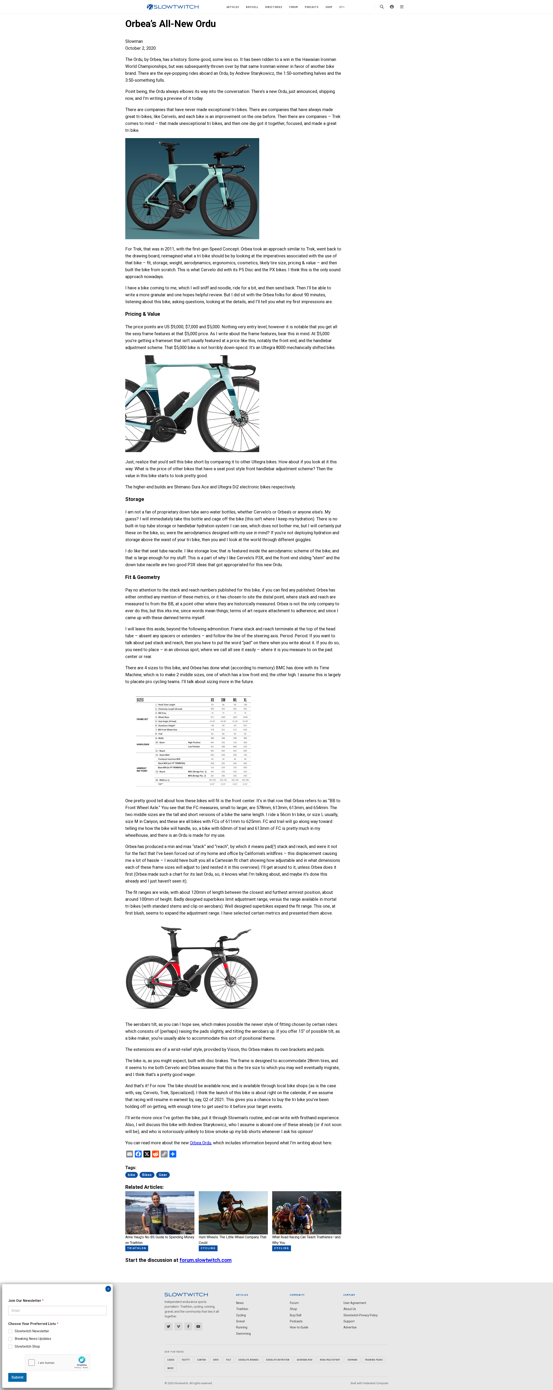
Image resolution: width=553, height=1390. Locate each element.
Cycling (241, 1315)
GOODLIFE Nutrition (277, 1359)
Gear (163, 1175)
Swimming (243, 1333)
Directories (273, 7)
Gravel (240, 1321)
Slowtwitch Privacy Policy (360, 1315)
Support (348, 1321)
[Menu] (401, 7)
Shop (329, 7)
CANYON (201, 1359)
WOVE (170, 1367)
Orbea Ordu (200, 1142)
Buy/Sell (252, 7)
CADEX (171, 1359)
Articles (233, 7)
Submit (17, 1377)
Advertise (350, 1327)
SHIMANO (353, 1359)
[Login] (392, 7)
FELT (228, 1359)
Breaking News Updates (33, 1339)
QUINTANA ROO (305, 1359)
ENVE (216, 1359)
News (240, 1303)
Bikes (147, 1175)
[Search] (382, 7)
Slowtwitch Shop (27, 1346)
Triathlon (242, 1309)
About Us (349, 1309)
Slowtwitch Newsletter (32, 1331)
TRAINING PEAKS (374, 1359)
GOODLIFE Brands (248, 1359)
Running (241, 1327)
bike (131, 1175)
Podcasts (312, 7)
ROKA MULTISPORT (330, 1359)
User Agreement (354, 1303)
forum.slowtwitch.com (206, 1260)
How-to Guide (299, 1327)
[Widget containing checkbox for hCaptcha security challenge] (57, 1362)
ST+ (342, 7)
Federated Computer (375, 1383)
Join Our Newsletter (26, 1301)
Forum (293, 7)
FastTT (186, 1359)
